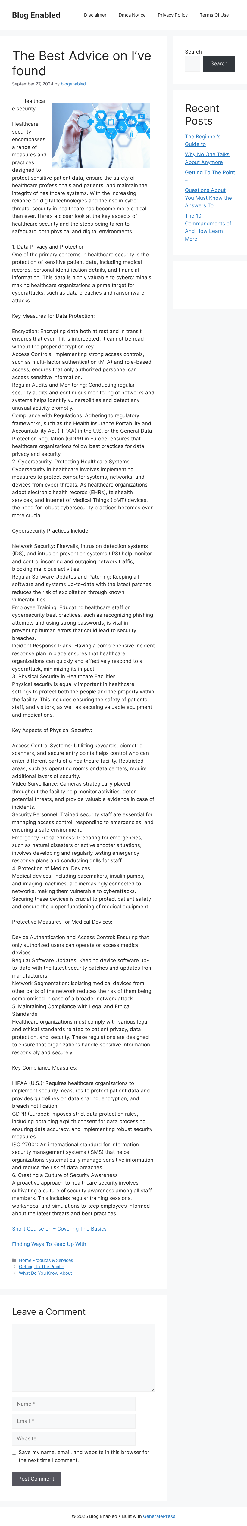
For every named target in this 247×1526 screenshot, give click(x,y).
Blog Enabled (36, 15)
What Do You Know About (45, 1273)
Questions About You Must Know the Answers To (208, 198)
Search (193, 52)
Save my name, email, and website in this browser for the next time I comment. (84, 1456)
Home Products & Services (46, 1260)
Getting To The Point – (41, 1266)
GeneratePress (159, 1516)
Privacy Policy (173, 15)
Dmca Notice (132, 15)
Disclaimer (95, 15)
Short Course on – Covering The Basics (59, 1229)
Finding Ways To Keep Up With (49, 1244)
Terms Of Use (214, 15)
